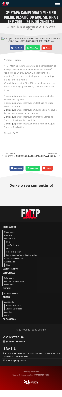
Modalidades (9, 238)
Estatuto (8, 235)
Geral (32, 29)
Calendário (9, 278)
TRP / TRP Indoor (13, 251)
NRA (8, 248)
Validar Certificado (14, 308)
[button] (17, 47)
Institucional (9, 227)
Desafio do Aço (12, 245)
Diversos (7, 288)
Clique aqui (9, 109)
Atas (8, 265)
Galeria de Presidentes (14, 258)
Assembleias (9, 261)
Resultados (9, 284)
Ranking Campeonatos (14, 281)
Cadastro (8, 312)
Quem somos (9, 232)
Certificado (9, 302)
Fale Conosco (9, 319)
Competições (9, 273)
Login (6, 315)
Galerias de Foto (11, 293)
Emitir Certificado (13, 305)
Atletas (6, 297)
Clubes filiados (10, 269)
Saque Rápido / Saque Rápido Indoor (22, 255)
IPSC (8, 242)
